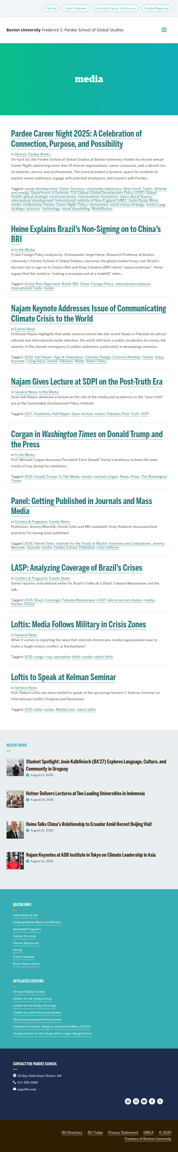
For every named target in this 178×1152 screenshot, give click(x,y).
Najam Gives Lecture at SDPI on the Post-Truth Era (87, 381)
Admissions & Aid (25, 915)
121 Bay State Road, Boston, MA (40, 1076)
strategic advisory (25, 208)
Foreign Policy (102, 284)
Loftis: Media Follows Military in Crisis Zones (78, 624)
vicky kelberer (107, 547)
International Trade (26, 288)
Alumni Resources (26, 943)
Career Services (71, 188)
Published (87, 547)
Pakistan (66, 361)
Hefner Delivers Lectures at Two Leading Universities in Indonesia (85, 793)
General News (26, 392)
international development (32, 200)
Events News (25, 329)
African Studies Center (29, 992)
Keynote (18, 361)
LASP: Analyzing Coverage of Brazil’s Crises (76, 567)
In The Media (69, 476)
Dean (76, 413)
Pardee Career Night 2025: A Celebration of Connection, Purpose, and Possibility (76, 138)
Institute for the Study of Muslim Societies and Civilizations (103, 543)
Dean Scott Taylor (137, 188)
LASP (101, 600)
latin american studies (125, 600)
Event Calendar (76, 8)
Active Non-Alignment (42, 284)
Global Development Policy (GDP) (117, 192)
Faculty (51, 8)
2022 (29, 357)
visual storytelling (76, 208)
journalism (62, 656)
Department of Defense (50, 192)
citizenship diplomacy (104, 188)
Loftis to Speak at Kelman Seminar (63, 677)
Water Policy (96, 361)
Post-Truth (130, 413)
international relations (132, 284)
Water (79, 361)
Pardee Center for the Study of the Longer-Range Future (52, 1033)
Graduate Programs (27, 929)
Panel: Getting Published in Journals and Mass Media (81, 506)
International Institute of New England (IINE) (90, 200)
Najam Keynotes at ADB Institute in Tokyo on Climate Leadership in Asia (91, 855)
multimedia (32, 204)
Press (134, 476)
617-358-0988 (28, 1082)
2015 (28, 656)
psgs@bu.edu (27, 1089)
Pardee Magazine (156, 8)
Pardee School (65, 547)
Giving (17, 950)
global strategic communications (49, 196)
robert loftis (103, 656)
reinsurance (98, 204)
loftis (76, 656)
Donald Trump (45, 476)
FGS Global (79, 192)
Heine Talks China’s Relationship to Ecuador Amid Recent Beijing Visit (89, 824)
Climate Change (98, 357)
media (16, 204)
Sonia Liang (155, 204)
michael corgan (105, 476)
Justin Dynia (138, 200)
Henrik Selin (44, 543)
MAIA (153, 200)
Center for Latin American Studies (37, 1012)
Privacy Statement (123, 1132)
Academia (42, 413)
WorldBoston (102, 208)
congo (39, 656)
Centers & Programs (31, 521)
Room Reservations (26, 964)
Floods (147, 357)
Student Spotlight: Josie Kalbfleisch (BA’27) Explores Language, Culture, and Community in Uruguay (96, 765)
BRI (75, 284)
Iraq (49, 656)
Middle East (65, 709)
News (124, 476)
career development (41, 188)
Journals (33, 547)
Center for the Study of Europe (34, 1006)
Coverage (52, 600)
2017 (28, 413)
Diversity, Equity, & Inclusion (115, 8)
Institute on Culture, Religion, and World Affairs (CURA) (52, 1026)
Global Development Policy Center (37, 1019)
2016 (29, 476)
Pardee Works (39, 154)
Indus (159, 357)
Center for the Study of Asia (32, 999)
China (84, 284)
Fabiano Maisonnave (78, 600)
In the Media (25, 249)
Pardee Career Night (59, 204)
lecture (87, 413)
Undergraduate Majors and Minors (37, 922)
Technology (51, 208)
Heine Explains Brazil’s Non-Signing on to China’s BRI (86, 234)
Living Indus (35, 361)
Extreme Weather (126, 357)
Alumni (20, 154)
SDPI (145, 413)
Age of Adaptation (68, 357)
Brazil (66, 284)
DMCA (148, 1132)
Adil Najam (43, 357)
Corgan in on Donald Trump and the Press (87, 439)
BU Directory (72, 1132)
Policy (82, 204)
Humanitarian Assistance (98, 196)
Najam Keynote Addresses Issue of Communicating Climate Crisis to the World (88, 313)
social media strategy (127, 204)
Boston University (19, 1131)
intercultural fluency (136, 196)
